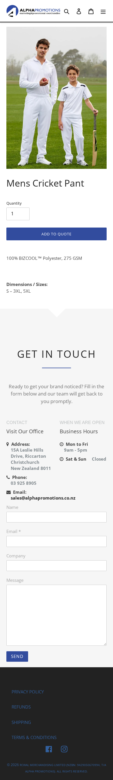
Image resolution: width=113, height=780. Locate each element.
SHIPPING (21, 722)
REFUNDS (21, 707)
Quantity (14, 203)
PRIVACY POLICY (28, 692)
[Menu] (103, 11)
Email (13, 531)
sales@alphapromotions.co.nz (43, 498)
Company (15, 556)
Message (14, 580)
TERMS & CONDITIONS (34, 737)
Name (12, 507)
